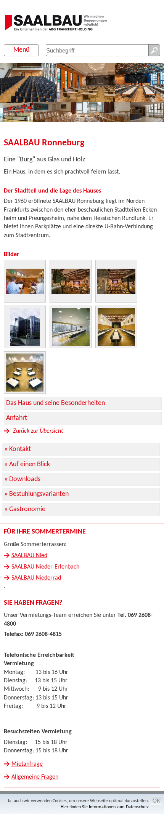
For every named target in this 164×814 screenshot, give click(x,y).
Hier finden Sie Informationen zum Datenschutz (105, 807)
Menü (21, 50)
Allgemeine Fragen (34, 777)
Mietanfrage (27, 764)
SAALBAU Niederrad (36, 578)
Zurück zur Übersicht (37, 431)
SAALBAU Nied (29, 556)
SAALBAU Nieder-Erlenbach (45, 567)
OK (156, 801)
